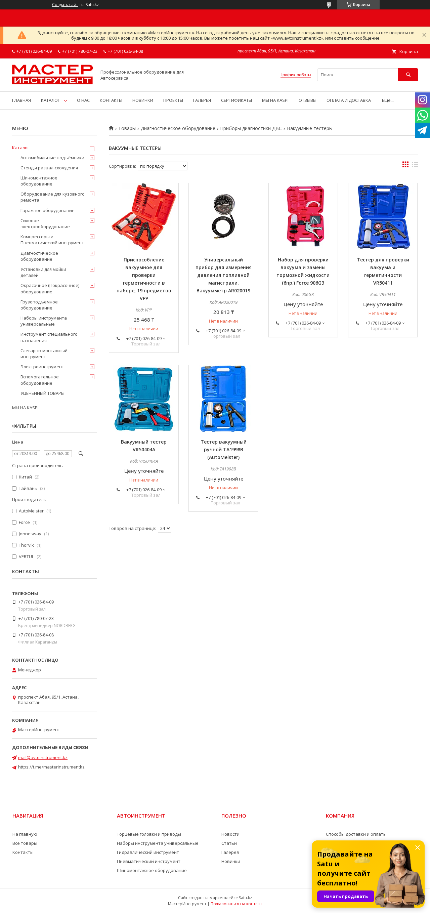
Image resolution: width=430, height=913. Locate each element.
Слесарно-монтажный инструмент (44, 353)
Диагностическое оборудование (178, 128)
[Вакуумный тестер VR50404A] (143, 398)
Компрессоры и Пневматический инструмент (52, 240)
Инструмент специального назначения (49, 337)
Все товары (24, 843)
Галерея (230, 852)
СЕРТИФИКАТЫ (236, 100)
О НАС (83, 100)
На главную (24, 834)
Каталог (20, 147)
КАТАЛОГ (50, 100)
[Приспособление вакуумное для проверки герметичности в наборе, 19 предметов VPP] (143, 216)
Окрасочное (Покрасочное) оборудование (49, 288)
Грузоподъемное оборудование (39, 305)
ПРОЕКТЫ (173, 100)
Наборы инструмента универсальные (43, 321)
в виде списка (415, 166)
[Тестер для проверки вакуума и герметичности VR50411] (383, 216)
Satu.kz (245, 898)
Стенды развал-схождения (49, 168)
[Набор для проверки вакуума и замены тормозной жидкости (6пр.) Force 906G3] (303, 216)
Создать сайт (65, 4)
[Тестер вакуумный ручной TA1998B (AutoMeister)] (223, 398)
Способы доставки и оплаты (356, 834)
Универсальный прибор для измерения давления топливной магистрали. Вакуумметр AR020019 (224, 275)
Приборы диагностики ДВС (251, 128)
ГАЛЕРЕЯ (202, 100)
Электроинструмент (42, 367)
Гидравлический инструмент (148, 852)
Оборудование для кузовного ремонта (52, 197)
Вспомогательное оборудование (39, 380)
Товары (127, 128)
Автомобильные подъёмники (52, 158)
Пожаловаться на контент (236, 904)
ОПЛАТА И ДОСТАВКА (349, 100)
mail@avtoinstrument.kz (43, 757)
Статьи (229, 843)
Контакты (23, 852)
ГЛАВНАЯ (21, 100)
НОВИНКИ (142, 100)
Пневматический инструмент (148, 861)
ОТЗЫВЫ (307, 100)
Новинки (230, 861)
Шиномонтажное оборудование (38, 181)
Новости (230, 834)
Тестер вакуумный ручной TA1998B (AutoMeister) (224, 449)
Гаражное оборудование (47, 210)
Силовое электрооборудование (45, 223)
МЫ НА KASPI (275, 100)
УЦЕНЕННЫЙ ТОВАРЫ (42, 393)
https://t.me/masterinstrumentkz (51, 767)
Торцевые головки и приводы (149, 834)
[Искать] (408, 74)
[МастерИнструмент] (52, 83)
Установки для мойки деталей (43, 272)
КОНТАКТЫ (111, 100)
